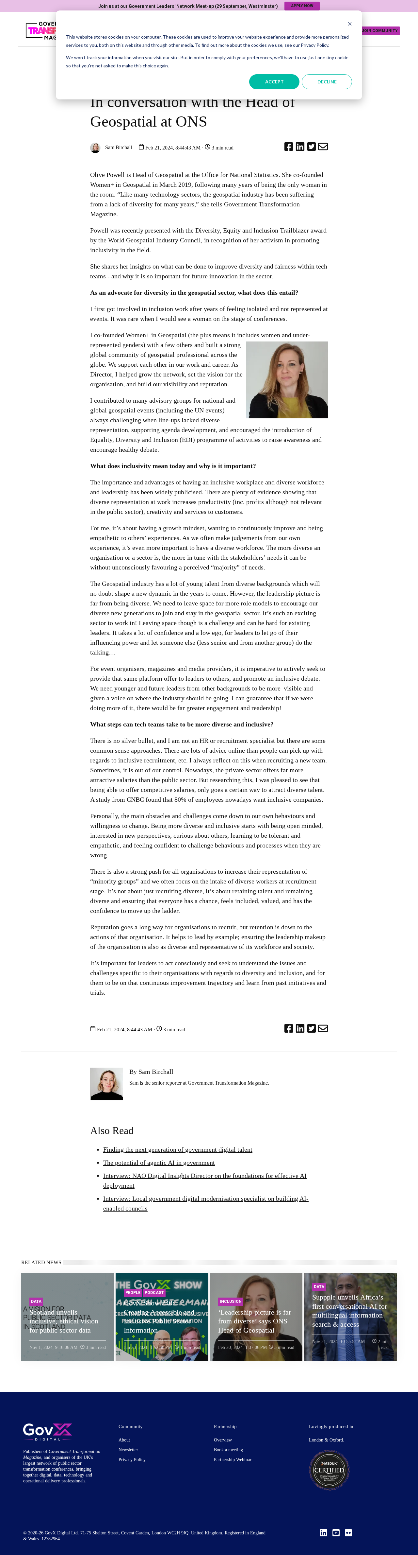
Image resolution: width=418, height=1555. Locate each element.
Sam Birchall (118, 147)
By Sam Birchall (151, 1071)
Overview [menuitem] (223, 1440)
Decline (327, 81)
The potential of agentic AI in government (159, 1162)
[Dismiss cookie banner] (349, 25)
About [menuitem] (124, 1440)
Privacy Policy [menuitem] (132, 1459)
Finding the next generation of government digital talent (177, 1149)
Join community (380, 30)
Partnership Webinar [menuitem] (232, 1459)
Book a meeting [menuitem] (228, 1449)
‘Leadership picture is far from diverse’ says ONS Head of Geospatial (254, 1321)
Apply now (302, 6)
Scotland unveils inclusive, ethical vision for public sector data (63, 1321)
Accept (274, 81)
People (132, 1292)
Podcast (154, 1292)
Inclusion (231, 1301)
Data (36, 1301)
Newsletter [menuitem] (128, 1449)
